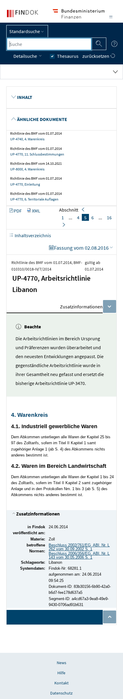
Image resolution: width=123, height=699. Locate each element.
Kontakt (61, 683)
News (61, 662)
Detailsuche (25, 56)
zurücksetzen (96, 56)
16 (109, 217)
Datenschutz (61, 693)
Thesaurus (68, 56)
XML (36, 211)
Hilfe (61, 672)
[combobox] (49, 44)
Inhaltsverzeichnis (32, 235)
